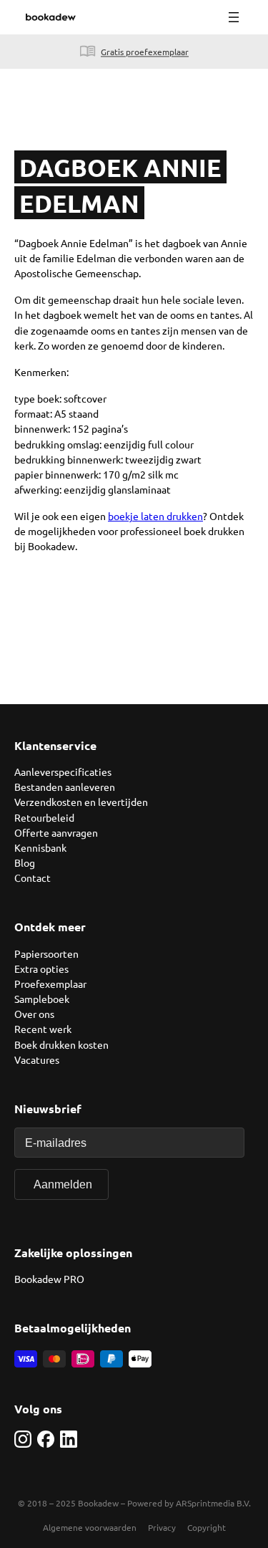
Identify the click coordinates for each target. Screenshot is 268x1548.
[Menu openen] (233, 17)
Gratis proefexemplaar (145, 51)
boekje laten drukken (155, 515)
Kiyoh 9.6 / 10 (30, 51)
